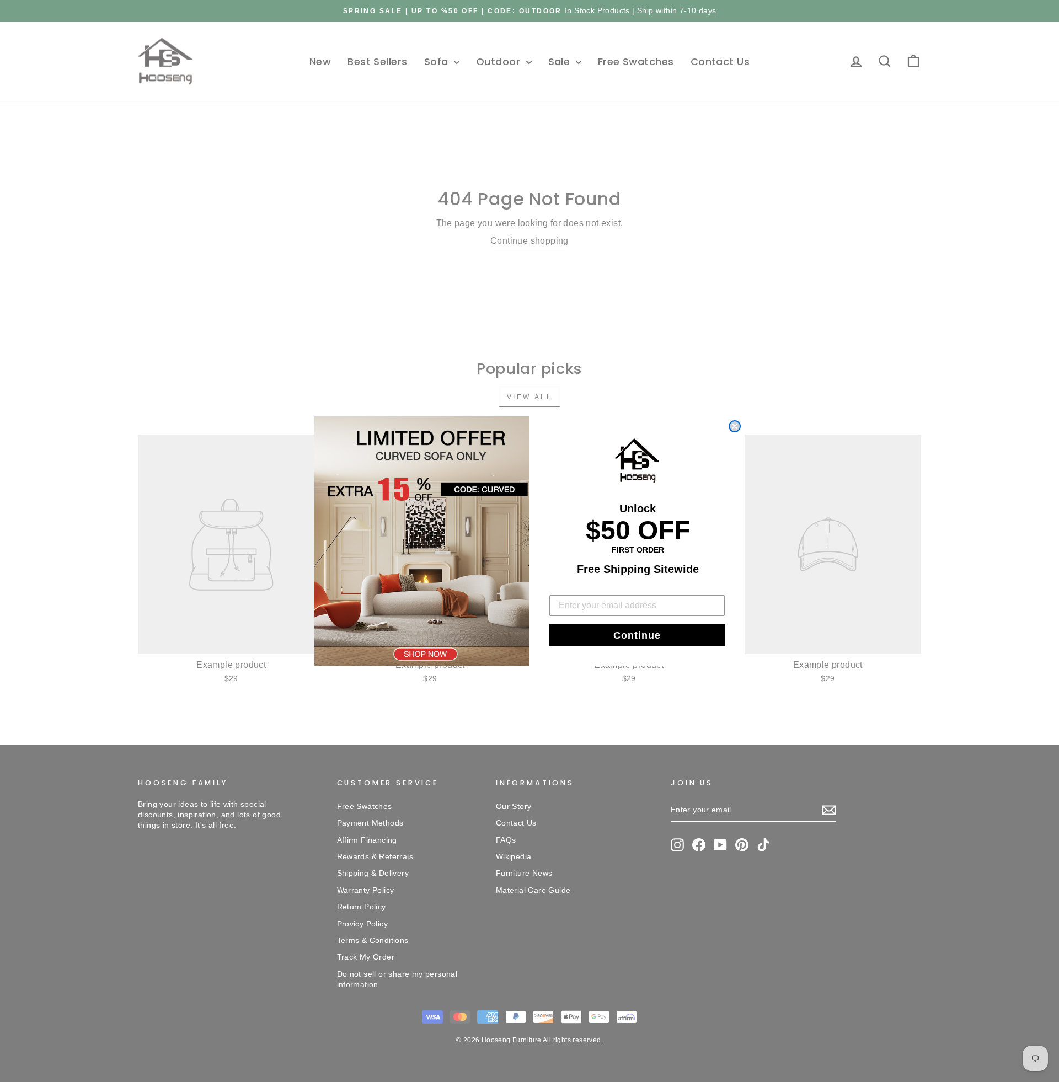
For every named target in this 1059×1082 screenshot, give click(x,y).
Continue (637, 635)
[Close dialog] (734, 426)
